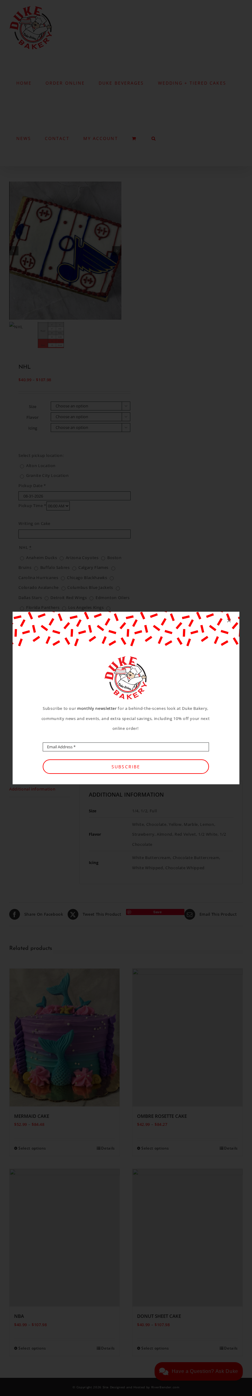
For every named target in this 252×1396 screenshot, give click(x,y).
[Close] (229, 620)
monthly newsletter (97, 708)
